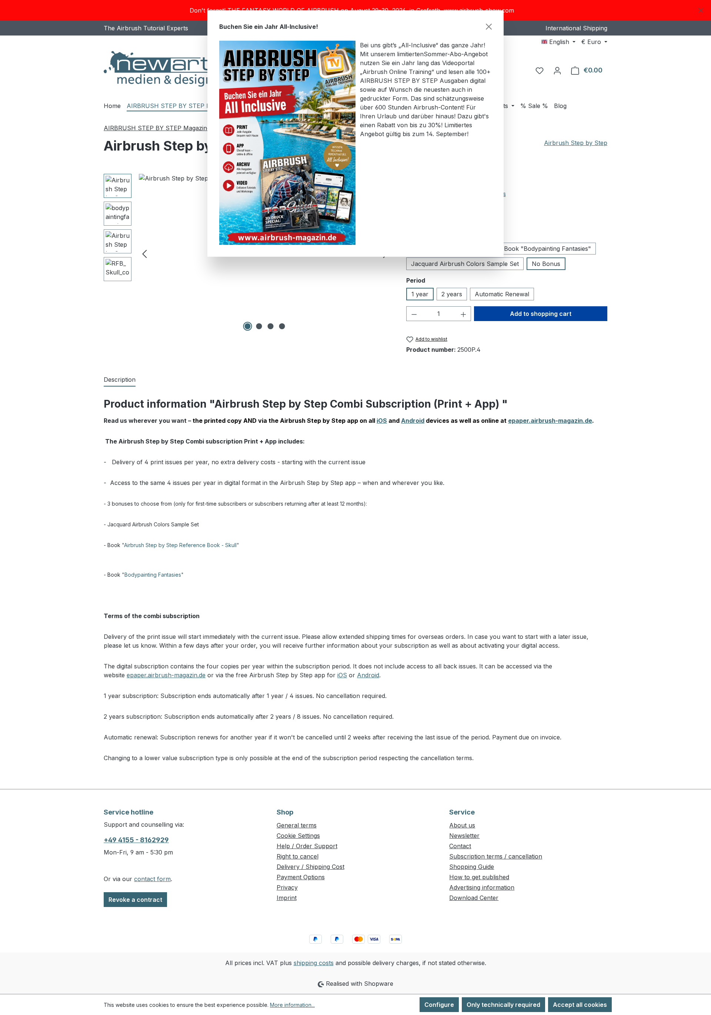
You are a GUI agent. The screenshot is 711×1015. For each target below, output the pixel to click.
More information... (292, 1005)
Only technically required (503, 1004)
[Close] (489, 27)
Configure (439, 1004)
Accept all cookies (580, 1004)
